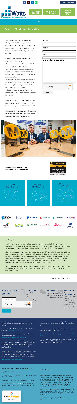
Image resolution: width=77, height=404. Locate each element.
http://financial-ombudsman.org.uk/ (12, 359)
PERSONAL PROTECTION (12, 186)
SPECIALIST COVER (64, 185)
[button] (38, 22)
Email (45, 54)
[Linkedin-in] (32, 2)
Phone (45, 48)
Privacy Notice (18, 384)
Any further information (54, 60)
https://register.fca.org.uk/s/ (15, 330)
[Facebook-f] (24, 2)
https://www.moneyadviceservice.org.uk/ (14, 337)
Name (45, 40)
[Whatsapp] (36, 2)
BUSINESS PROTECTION (38, 186)
